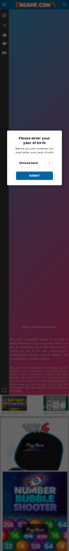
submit (34, 176)
